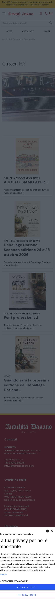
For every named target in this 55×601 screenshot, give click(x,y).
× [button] (52, 531)
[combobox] (47, 531)
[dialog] (27, 564)
